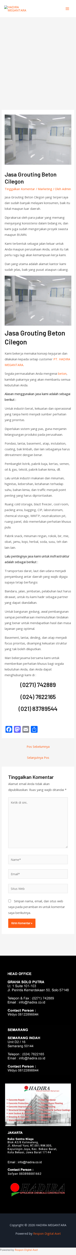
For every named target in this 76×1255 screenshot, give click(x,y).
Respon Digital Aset (47, 1233)
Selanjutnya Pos (38, 757)
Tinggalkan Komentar (20, 189)
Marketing (45, 189)
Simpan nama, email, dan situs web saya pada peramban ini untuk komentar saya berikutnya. (36, 907)
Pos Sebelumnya (38, 746)
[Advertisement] (38, 57)
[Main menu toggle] (67, 8)
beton (62, 373)
